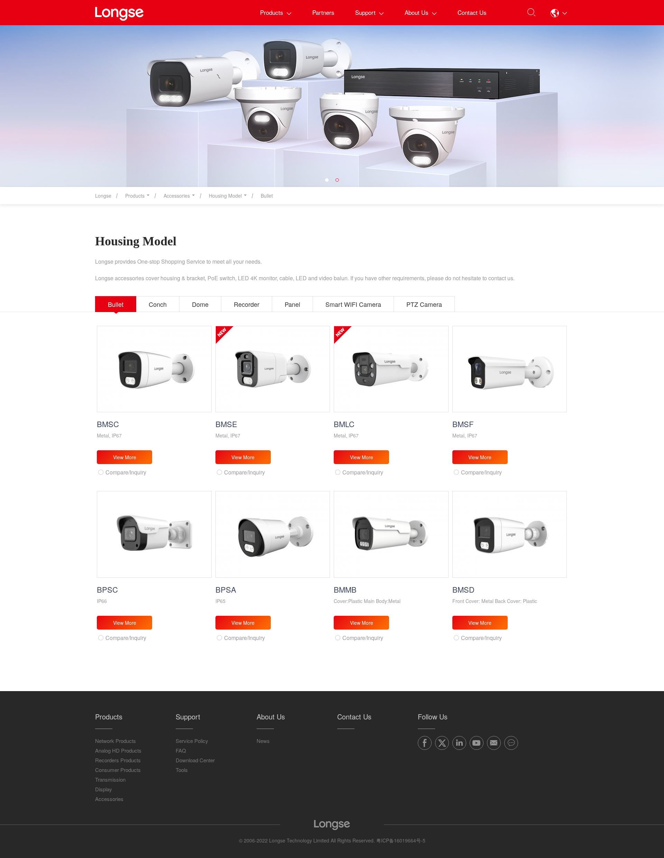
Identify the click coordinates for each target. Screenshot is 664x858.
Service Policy (192, 740)
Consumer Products (118, 769)
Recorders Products (118, 760)
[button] (559, 13)
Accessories (109, 798)
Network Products (115, 740)
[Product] (332, 106)
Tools (182, 769)
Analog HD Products (118, 750)
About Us (416, 12)
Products (271, 12)
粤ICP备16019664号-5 (400, 840)
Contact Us (472, 12)
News (263, 740)
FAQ (181, 750)
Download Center (195, 760)
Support (365, 12)
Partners (323, 12)
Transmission (110, 779)
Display (103, 789)
